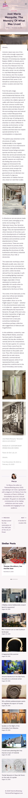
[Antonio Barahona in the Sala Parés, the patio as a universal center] (14, 667)
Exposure (14, 10)
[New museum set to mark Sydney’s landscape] (14, 620)
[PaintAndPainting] (4, 4)
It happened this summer (10, 654)
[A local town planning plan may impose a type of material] (14, 741)
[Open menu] (26, 4)
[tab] (12, 579)
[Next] (23, 562)
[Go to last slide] (4, 562)
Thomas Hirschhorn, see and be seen (13, 567)
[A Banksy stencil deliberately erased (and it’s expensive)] (14, 596)
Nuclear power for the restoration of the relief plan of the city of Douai (6, 525)
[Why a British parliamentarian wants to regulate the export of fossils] (14, 692)
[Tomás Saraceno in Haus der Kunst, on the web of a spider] (14, 766)
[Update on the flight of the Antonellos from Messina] (14, 716)
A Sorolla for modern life (22, 520)
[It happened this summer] (14, 645)
